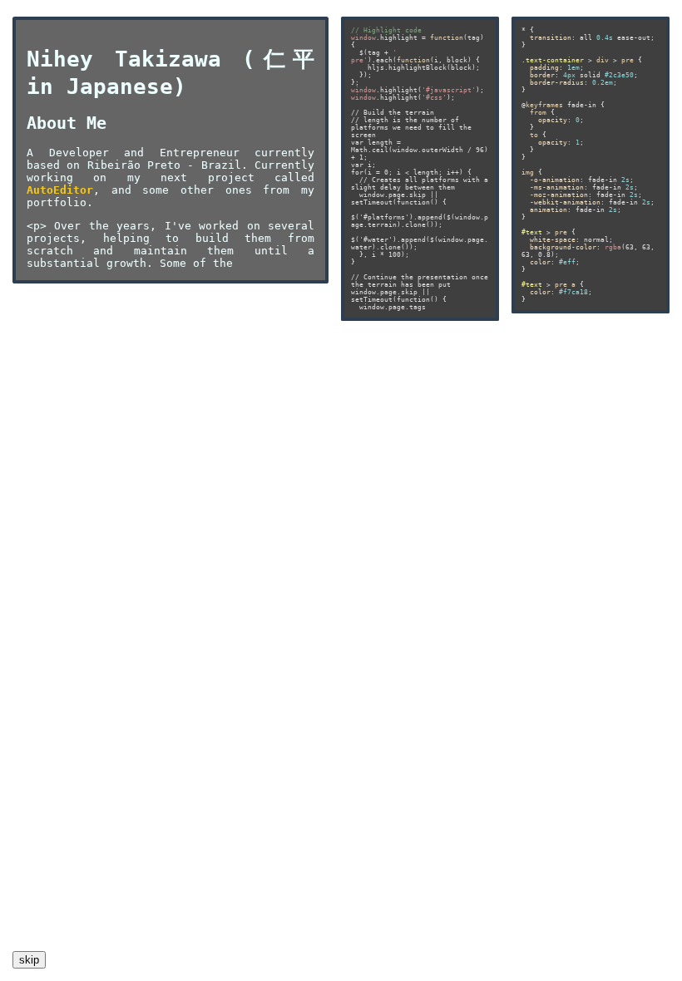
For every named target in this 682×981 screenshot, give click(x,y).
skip (29, 960)
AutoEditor (60, 190)
